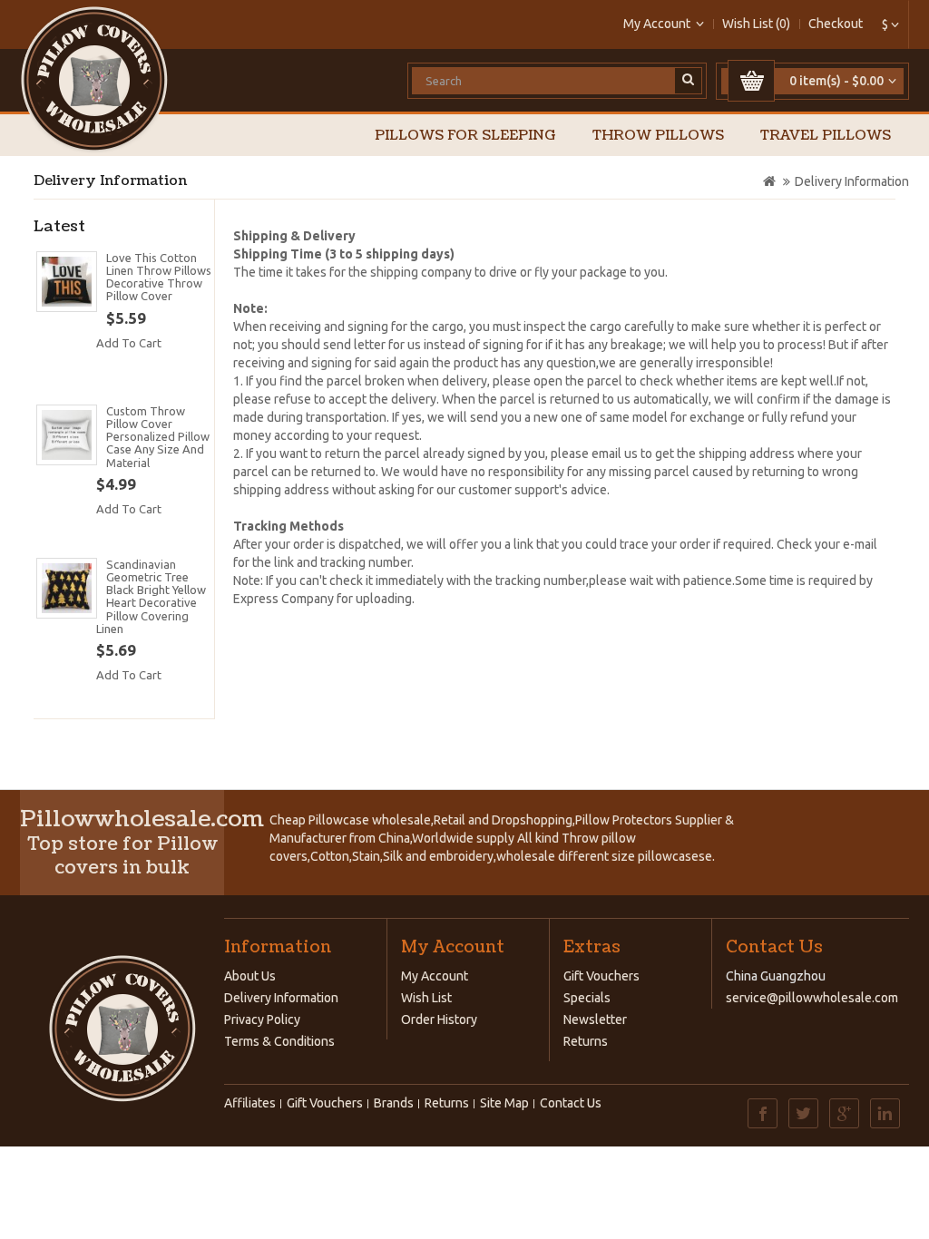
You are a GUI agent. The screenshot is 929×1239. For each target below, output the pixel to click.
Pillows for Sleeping (465, 135)
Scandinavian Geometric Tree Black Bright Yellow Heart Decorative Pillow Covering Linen (151, 596)
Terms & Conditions (279, 1041)
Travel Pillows (825, 135)
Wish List (426, 997)
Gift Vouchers (601, 976)
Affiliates (250, 1103)
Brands (394, 1103)
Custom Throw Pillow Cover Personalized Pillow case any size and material (158, 437)
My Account (434, 976)
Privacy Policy (262, 1019)
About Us (250, 976)
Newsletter (595, 1019)
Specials (587, 997)
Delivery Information (852, 181)
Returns (585, 1041)
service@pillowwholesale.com (812, 997)
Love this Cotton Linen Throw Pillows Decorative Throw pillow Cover (158, 277)
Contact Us (570, 1103)
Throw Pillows (658, 135)
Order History (439, 1019)
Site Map (504, 1103)
